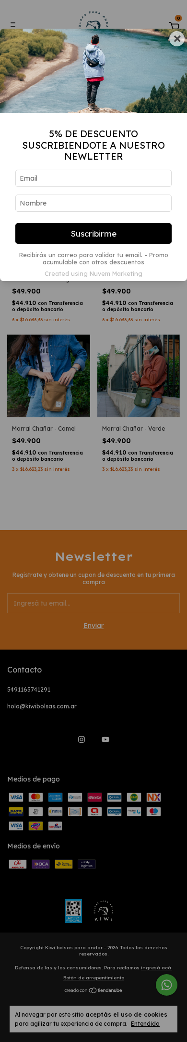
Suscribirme (94, 233)
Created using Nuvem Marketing (93, 273)
